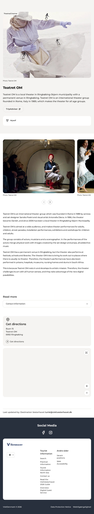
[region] (47, 372)
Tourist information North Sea (45, 470)
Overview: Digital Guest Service (46, 490)
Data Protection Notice (61, 507)
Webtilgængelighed (82, 507)
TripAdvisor (12, 109)
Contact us (45, 476)
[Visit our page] (43, 432)
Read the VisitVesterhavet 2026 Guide (47, 481)
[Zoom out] (87, 393)
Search (43, 458)
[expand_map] (86, 352)
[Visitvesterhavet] (15, 444)
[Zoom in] (87, 386)
